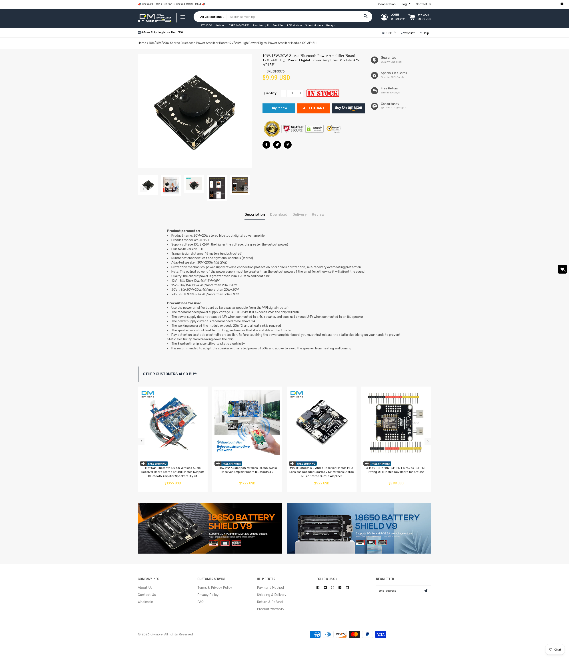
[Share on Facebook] (266, 145)
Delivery (300, 214)
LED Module (294, 25)
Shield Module (314, 25)
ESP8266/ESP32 (239, 25)
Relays (330, 25)
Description (254, 214)
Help (425, 33)
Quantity (269, 93)
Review (318, 214)
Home (142, 43)
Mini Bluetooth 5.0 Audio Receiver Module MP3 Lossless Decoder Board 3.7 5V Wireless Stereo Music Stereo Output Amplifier (321, 472)
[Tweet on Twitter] (277, 145)
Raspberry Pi (261, 25)
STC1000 (206, 25)
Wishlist (409, 33)
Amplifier (278, 25)
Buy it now (279, 108)
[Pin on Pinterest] (288, 145)
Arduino (220, 25)
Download (278, 214)
